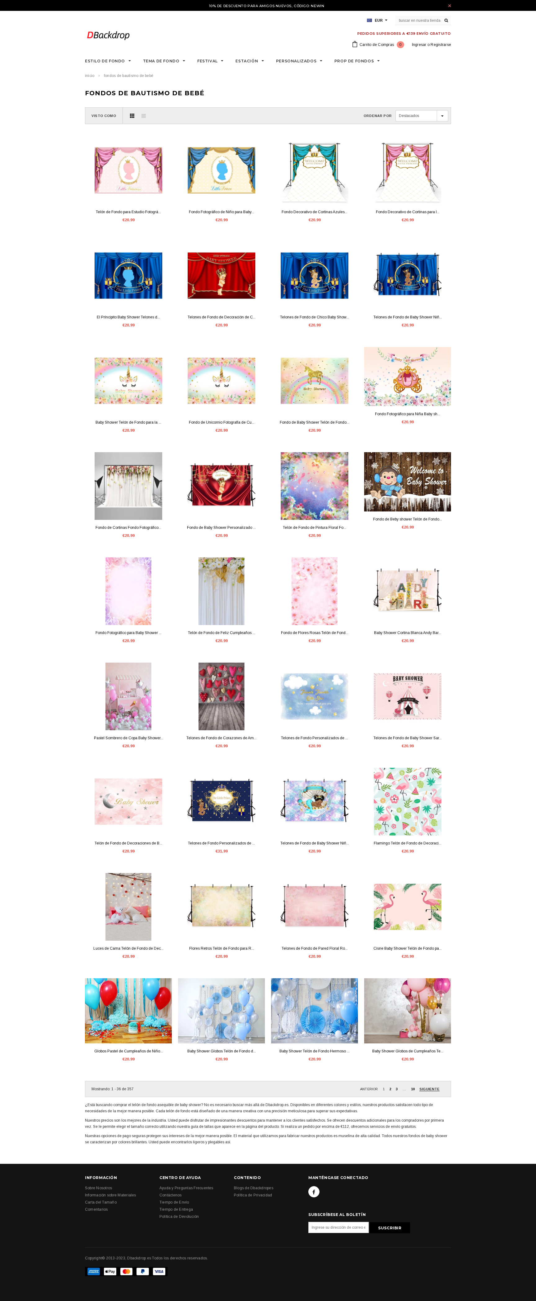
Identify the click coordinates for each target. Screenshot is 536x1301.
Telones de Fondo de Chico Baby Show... (314, 317)
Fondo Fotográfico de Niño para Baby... (221, 212)
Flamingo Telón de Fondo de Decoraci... (407, 843)
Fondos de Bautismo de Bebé (128, 76)
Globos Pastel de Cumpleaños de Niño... (128, 1051)
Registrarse (441, 45)
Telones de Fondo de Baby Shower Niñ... (407, 317)
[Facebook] (313, 1191)
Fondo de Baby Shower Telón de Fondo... (314, 422)
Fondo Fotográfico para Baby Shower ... (129, 633)
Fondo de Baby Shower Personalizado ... (221, 527)
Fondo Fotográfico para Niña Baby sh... (407, 414)
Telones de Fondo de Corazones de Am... (221, 738)
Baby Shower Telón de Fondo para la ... (128, 422)
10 (413, 1089)
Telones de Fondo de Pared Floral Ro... (315, 948)
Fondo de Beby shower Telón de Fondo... (407, 519)
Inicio (89, 76)
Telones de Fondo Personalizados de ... (314, 738)
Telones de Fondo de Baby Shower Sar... (407, 738)
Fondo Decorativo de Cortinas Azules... (314, 212)
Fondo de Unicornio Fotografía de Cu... (221, 422)
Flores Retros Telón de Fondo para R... (221, 948)
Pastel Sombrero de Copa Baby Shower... (128, 738)
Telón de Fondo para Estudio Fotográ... (128, 212)
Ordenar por (378, 116)
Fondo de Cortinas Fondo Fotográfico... (128, 527)
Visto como (104, 116)
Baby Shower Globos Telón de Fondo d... (221, 1051)
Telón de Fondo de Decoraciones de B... (128, 843)
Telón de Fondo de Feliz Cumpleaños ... (221, 633)
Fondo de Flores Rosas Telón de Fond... (314, 633)
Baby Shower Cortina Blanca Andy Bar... (407, 633)
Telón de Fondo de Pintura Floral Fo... (314, 527)
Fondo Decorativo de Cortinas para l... (408, 212)
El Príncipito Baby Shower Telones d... (128, 317)
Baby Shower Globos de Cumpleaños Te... (407, 1051)
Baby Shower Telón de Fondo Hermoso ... (314, 1051)
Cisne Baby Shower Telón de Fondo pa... (407, 948)
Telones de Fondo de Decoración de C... (222, 317)
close (449, 5)
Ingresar (419, 45)
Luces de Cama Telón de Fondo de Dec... (128, 948)
